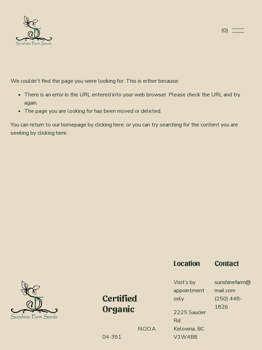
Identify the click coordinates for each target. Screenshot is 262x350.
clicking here (109, 125)
